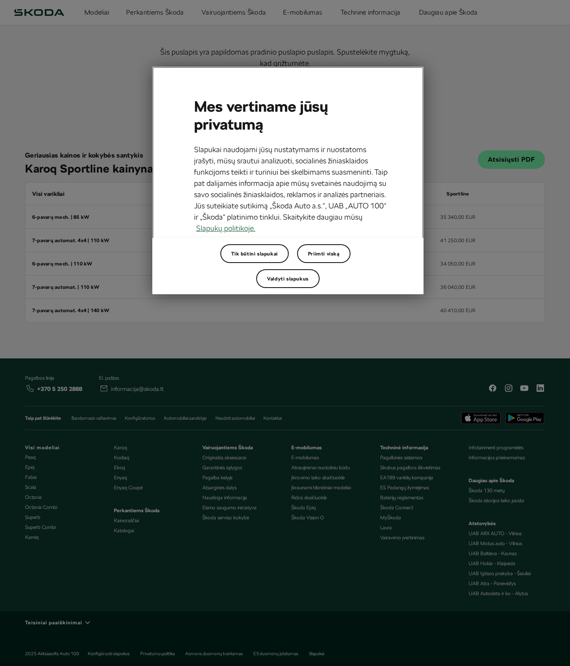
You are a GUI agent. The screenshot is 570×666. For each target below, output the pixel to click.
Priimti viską (324, 254)
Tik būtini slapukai (254, 254)
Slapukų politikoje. (225, 228)
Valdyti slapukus (288, 279)
